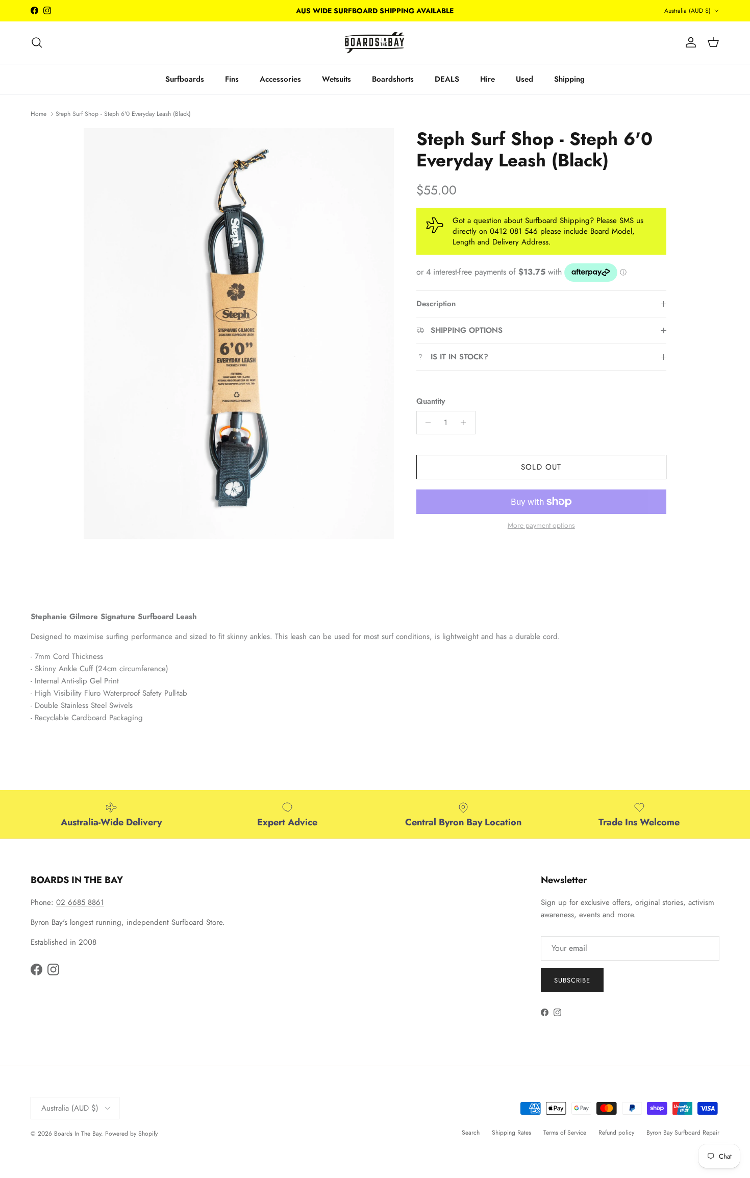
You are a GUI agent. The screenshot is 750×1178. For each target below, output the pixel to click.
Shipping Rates (511, 1132)
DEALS (447, 79)
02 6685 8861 (80, 902)
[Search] (37, 42)
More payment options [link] (541, 525)
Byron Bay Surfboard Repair (682, 1132)
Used (524, 79)
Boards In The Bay (77, 1133)
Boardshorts (393, 79)
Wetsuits (336, 79)
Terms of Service (564, 1132)
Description (436, 303)
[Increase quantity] (466, 422)
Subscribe (572, 980)
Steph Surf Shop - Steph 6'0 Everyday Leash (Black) (123, 113)
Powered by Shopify (131, 1133)
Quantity (430, 401)
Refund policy (616, 1132)
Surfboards (184, 79)
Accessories (280, 79)
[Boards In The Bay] (375, 43)
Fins (232, 79)
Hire (487, 79)
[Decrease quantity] (426, 422)
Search (471, 1132)
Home (38, 113)
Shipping (569, 79)
